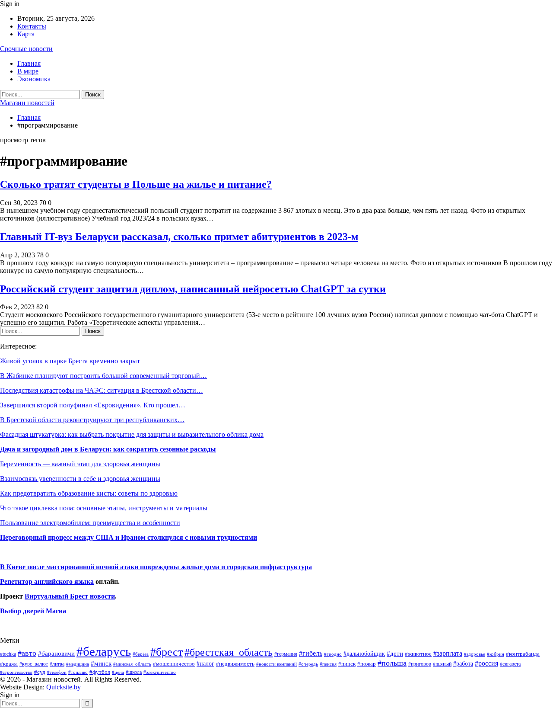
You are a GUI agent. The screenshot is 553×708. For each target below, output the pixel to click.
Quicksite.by (63, 687)
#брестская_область (228, 652)
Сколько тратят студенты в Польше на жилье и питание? (136, 184)
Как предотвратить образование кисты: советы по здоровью (89, 493)
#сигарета (510, 664)
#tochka (8, 654)
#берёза (141, 654)
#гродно (333, 654)
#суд (39, 672)
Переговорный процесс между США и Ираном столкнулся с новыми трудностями (128, 537)
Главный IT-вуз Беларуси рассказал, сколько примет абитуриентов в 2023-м (179, 236)
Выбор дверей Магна (33, 611)
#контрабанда (523, 653)
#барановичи (56, 653)
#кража (9, 663)
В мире (27, 71)
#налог (205, 663)
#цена (118, 672)
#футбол (99, 672)
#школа (134, 672)
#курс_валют (33, 664)
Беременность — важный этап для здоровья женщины (80, 464)
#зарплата (447, 653)
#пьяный (442, 664)
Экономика (34, 79)
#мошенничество (174, 663)
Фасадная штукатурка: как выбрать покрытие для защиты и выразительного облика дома (132, 434)
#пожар (366, 663)
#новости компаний (276, 663)
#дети (395, 653)
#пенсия (328, 663)
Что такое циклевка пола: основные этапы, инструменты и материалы (103, 508)
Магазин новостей (27, 102)
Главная (29, 63)
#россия (486, 663)
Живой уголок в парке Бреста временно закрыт (70, 361)
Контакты (31, 26)
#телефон (57, 672)
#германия (285, 654)
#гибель (310, 653)
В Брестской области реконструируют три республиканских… (92, 419)
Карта (26, 34)
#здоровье (474, 654)
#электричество (159, 672)
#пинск (347, 664)
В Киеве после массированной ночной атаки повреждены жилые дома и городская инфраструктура (156, 566)
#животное (418, 653)
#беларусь (103, 651)
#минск (101, 663)
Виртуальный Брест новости (70, 596)
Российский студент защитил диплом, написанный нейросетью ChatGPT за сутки (193, 289)
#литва (57, 664)
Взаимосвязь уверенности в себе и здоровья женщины (80, 478)
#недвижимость (235, 663)
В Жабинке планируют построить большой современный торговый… (103, 375)
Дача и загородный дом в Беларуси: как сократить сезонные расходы (108, 449)
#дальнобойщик (364, 653)
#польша (392, 663)
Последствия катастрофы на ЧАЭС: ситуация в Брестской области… (101, 390)
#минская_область (132, 663)
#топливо (78, 672)
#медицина (77, 663)
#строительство (16, 672)
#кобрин (495, 654)
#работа (463, 663)
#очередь (308, 664)
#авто (27, 653)
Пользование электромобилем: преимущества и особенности (90, 522)
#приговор (419, 664)
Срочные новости (26, 48)
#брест (166, 652)
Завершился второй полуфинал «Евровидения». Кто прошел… (92, 405)
